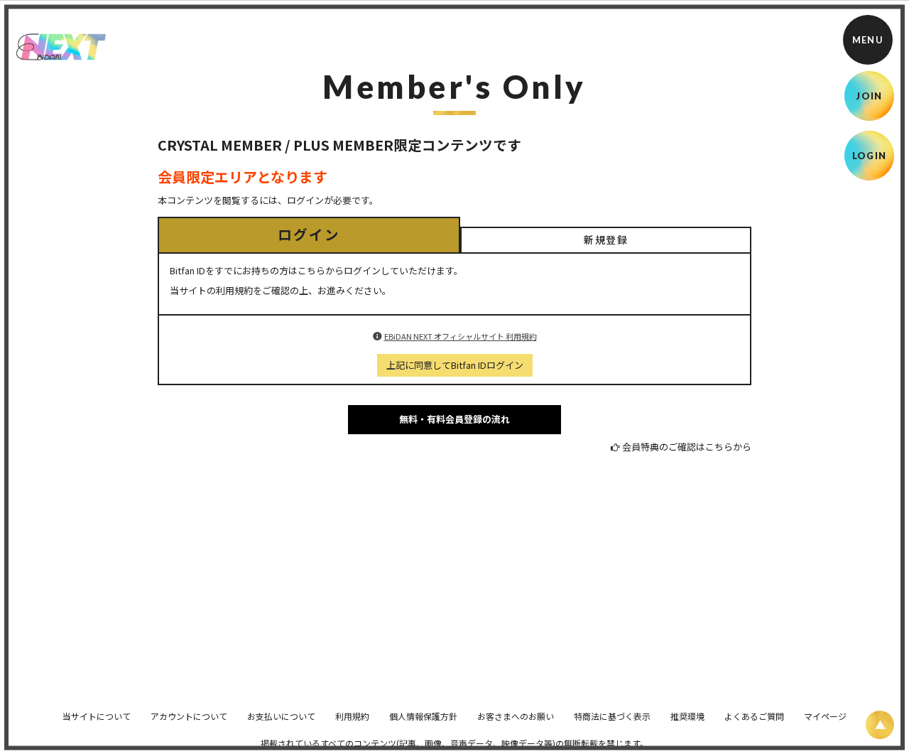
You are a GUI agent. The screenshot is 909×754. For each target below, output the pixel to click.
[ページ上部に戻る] (880, 725)
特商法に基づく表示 (612, 716)
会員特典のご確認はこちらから (686, 446)
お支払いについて (281, 716)
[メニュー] (868, 40)
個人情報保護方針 (423, 716)
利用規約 (352, 716)
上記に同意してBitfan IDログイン (454, 365)
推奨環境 (687, 716)
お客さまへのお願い (515, 716)
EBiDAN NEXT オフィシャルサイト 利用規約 (460, 336)
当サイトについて (96, 716)
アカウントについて (189, 716)
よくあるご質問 (754, 716)
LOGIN (869, 155)
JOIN (869, 96)
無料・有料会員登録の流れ (454, 419)
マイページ (825, 716)
